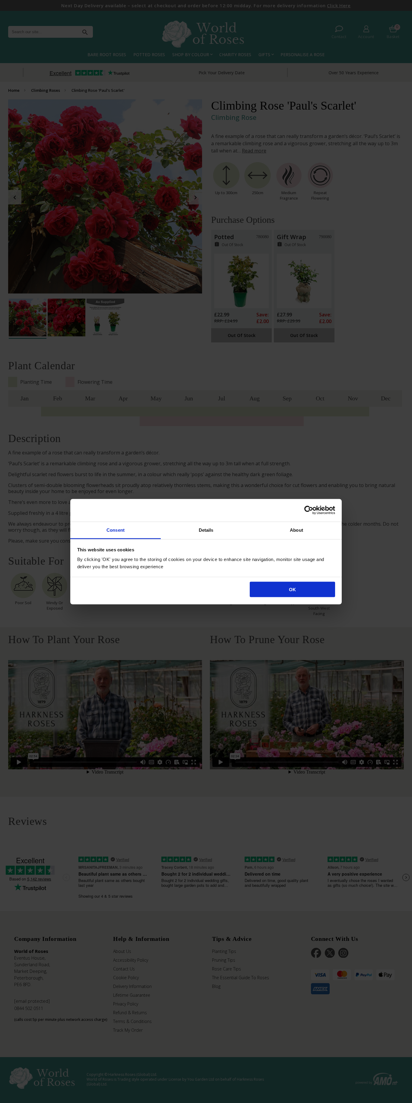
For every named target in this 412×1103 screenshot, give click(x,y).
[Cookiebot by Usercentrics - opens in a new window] (308, 510)
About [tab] (296, 529)
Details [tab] (206, 529)
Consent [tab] (115, 529)
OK (292, 589)
